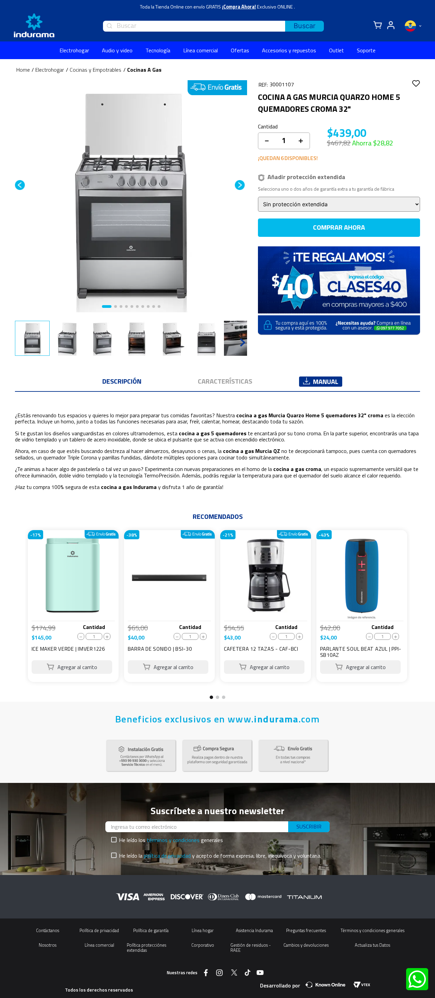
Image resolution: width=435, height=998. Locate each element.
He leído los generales (171, 840)
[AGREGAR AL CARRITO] (72, 667)
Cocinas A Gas (144, 69)
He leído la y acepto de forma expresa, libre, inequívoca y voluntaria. (220, 856)
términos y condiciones (173, 840)
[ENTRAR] (389, 25)
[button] (211, 697)
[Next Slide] (417, 614)
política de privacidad (167, 856)
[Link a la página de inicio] (23, 69)
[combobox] (213, 26)
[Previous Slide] (18, 614)
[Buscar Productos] (304, 26)
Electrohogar (49, 69)
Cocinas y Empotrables (95, 69)
